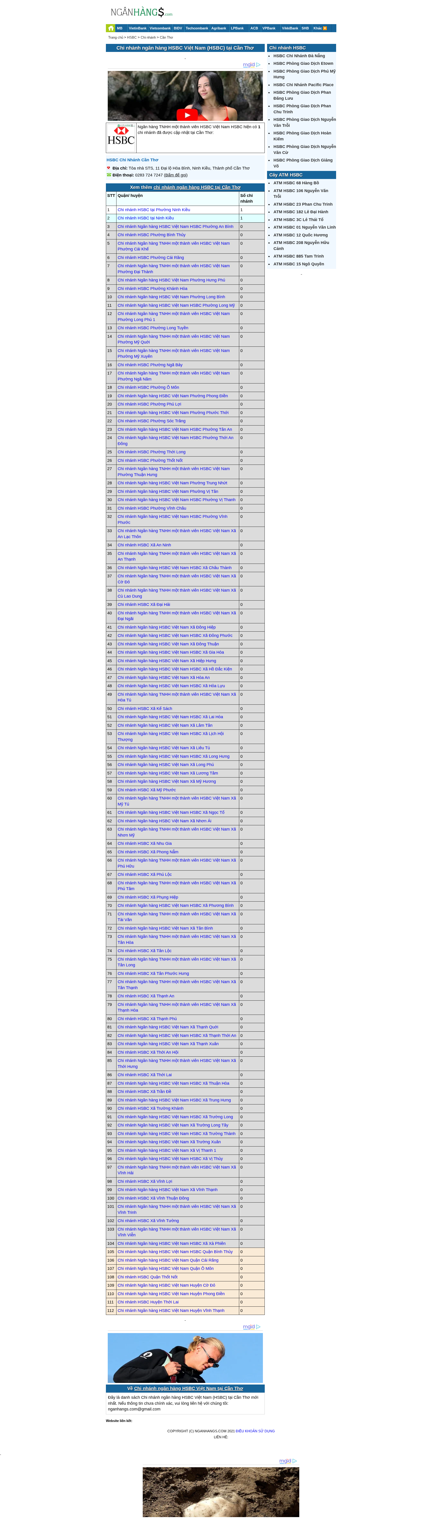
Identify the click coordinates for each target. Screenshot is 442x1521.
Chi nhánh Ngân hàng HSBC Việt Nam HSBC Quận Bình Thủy (175, 1251)
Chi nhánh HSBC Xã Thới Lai (145, 1075)
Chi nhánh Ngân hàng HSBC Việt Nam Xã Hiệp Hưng (167, 660)
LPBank (237, 28)
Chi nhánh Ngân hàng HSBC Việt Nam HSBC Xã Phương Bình (176, 905)
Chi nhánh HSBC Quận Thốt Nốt (147, 1277)
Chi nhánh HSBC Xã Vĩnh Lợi (145, 1181)
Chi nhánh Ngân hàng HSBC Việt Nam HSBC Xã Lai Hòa (170, 717)
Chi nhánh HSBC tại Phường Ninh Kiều (154, 209)
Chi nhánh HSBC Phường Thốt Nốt (150, 460)
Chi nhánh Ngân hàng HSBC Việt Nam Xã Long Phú (166, 764)
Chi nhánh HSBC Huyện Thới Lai (148, 1302)
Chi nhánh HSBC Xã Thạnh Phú (147, 1018)
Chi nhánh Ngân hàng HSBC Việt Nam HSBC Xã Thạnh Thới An (177, 1035)
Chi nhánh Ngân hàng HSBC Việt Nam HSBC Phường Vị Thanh (177, 499)
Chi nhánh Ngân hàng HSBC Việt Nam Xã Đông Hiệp (167, 627)
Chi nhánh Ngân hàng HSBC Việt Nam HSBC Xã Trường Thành (177, 1133)
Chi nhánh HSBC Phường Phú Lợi (149, 404)
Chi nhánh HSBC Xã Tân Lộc (145, 950)
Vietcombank (160, 28)
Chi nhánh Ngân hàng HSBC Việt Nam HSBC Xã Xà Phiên (172, 1243)
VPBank (268, 28)
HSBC (132, 37)
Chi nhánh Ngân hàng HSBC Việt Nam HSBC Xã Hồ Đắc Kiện (175, 669)
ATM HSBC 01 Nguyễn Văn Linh (304, 227)
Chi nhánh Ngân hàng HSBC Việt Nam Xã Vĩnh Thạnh (168, 1189)
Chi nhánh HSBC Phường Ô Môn (148, 387)
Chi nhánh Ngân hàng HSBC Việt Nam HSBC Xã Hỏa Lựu (171, 686)
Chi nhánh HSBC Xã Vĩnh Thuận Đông (153, 1198)
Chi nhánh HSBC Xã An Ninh (144, 545)
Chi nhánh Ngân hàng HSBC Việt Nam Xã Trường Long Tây (173, 1125)
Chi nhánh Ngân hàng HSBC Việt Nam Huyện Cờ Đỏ (166, 1285)
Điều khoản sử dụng (255, 1431)
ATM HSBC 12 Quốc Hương (300, 235)
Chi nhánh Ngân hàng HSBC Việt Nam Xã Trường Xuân (169, 1142)
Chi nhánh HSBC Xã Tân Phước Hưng (153, 973)
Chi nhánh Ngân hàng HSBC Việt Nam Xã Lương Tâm (168, 773)
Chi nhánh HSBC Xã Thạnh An (146, 996)
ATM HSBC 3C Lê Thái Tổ (298, 219)
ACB (254, 28)
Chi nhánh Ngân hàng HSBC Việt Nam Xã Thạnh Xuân (168, 1043)
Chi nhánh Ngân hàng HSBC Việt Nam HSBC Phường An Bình (175, 226)
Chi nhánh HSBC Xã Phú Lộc (145, 874)
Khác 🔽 (320, 28)
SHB (305, 28)
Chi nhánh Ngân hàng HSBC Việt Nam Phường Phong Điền (173, 396)
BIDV (178, 28)
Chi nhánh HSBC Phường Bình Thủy (152, 235)
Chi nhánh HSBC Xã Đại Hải (144, 604)
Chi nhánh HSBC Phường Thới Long (152, 452)
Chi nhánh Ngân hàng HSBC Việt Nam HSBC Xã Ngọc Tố (171, 812)
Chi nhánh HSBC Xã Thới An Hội (148, 1052)
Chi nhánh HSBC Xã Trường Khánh (150, 1108)
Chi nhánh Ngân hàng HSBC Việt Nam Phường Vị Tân (168, 491)
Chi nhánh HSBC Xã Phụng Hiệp (148, 897)
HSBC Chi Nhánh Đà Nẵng (299, 56)
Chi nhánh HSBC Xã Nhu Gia (145, 843)
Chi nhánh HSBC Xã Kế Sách (145, 708)
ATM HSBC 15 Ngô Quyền (298, 264)
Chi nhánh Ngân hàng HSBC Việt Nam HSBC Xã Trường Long (175, 1117)
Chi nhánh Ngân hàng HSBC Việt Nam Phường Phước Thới (173, 412)
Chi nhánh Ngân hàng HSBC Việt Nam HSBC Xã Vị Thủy (170, 1158)
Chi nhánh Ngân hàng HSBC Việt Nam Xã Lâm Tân (165, 725)
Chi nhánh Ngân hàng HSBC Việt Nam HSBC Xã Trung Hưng (174, 1100)
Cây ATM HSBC (285, 174)
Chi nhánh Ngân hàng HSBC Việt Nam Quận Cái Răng (168, 1260)
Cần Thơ (166, 37)
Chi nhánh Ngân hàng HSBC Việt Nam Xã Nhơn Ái (164, 821)
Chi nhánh (148, 37)
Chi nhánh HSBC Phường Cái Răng (151, 257)
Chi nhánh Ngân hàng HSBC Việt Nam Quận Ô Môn (166, 1268)
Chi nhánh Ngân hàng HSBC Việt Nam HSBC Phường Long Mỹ (176, 305)
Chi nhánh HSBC (287, 47)
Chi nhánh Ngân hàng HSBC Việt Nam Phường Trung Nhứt (172, 483)
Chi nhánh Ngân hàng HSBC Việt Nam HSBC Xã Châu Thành (175, 567)
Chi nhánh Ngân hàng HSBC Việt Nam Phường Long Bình (171, 297)
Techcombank (197, 28)
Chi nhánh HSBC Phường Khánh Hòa (152, 288)
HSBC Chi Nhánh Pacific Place (303, 84)
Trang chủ (115, 37)
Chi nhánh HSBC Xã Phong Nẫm (148, 852)
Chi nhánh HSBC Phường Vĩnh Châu (152, 508)
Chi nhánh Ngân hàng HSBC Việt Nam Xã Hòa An (164, 677)
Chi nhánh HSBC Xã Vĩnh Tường (148, 1220)
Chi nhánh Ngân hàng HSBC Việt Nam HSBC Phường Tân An (175, 429)
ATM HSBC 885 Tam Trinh (298, 256)
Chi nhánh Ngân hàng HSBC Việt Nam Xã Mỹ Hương (167, 781)
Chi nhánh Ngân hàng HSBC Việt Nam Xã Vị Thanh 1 (167, 1150)
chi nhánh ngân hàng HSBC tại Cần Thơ (197, 187)
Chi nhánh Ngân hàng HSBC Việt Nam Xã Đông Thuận (168, 644)
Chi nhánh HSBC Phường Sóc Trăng (152, 421)
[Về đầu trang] (437, 1515)
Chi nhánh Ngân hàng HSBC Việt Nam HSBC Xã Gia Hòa (171, 652)
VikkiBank (290, 28)
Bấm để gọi (175, 175)
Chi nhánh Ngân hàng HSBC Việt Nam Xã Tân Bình (165, 928)
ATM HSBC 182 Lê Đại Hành (300, 212)
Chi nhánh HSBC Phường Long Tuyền (153, 328)
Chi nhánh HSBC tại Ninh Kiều (146, 218)
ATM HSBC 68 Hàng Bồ (296, 183)
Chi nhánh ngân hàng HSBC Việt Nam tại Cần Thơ (188, 1388)
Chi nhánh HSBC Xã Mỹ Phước (147, 790)
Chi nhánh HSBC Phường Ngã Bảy (150, 365)
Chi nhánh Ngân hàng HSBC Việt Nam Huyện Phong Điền (171, 1293)
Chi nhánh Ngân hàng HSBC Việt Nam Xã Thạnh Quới (168, 1027)
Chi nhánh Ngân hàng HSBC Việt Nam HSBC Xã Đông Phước (175, 635)
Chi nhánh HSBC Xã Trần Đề (144, 1091)
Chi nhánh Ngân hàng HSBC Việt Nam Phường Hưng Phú (171, 280)
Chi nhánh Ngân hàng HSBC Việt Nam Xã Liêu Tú (164, 748)
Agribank (218, 28)
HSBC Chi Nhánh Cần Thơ (132, 160)
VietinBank (137, 28)
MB (119, 28)
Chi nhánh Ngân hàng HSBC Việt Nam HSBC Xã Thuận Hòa (173, 1083)
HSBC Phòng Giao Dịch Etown (303, 63)
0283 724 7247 (149, 175)
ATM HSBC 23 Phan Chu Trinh (303, 204)
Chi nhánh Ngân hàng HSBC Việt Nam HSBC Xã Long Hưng (174, 756)
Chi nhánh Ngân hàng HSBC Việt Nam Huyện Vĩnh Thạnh (171, 1310)
